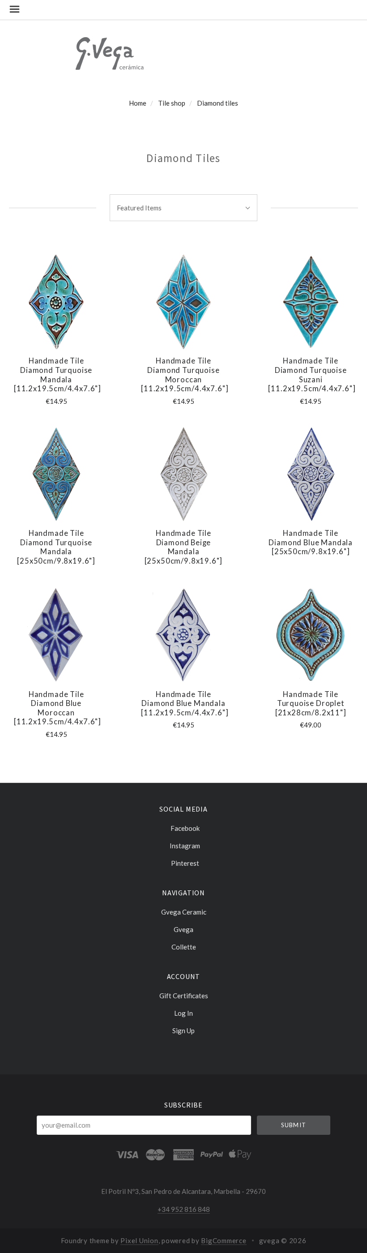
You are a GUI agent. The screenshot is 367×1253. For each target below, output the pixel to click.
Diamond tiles (217, 103)
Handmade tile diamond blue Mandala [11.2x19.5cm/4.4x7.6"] (184, 703)
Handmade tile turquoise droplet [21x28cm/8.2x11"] (310, 703)
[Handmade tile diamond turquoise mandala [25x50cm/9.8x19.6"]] (56, 474)
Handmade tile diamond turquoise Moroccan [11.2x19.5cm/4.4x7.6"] (184, 374)
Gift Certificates (183, 996)
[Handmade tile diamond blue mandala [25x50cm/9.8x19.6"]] (311, 474)
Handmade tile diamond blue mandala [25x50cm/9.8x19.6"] (311, 542)
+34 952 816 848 (184, 1209)
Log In (183, 1013)
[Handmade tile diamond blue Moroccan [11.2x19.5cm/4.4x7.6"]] (56, 635)
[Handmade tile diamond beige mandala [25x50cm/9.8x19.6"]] (184, 474)
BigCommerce (223, 1240)
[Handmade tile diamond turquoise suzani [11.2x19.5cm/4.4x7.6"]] (311, 302)
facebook (185, 828)
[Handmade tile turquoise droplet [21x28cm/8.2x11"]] (311, 635)
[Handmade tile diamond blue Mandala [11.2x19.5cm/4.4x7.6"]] (184, 635)
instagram (185, 846)
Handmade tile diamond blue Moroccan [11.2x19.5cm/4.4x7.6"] (57, 708)
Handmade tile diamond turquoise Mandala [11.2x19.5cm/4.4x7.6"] (57, 374)
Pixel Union (139, 1240)
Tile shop (171, 103)
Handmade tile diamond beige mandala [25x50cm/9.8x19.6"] (184, 547)
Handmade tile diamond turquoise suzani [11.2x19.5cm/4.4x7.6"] (311, 374)
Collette (183, 946)
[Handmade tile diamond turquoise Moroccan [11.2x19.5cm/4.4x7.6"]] (184, 302)
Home (137, 103)
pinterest (185, 863)
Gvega (183, 929)
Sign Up (183, 1030)
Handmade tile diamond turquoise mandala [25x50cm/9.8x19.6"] (56, 547)
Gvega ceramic (183, 912)
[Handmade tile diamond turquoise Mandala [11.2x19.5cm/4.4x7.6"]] (56, 302)
